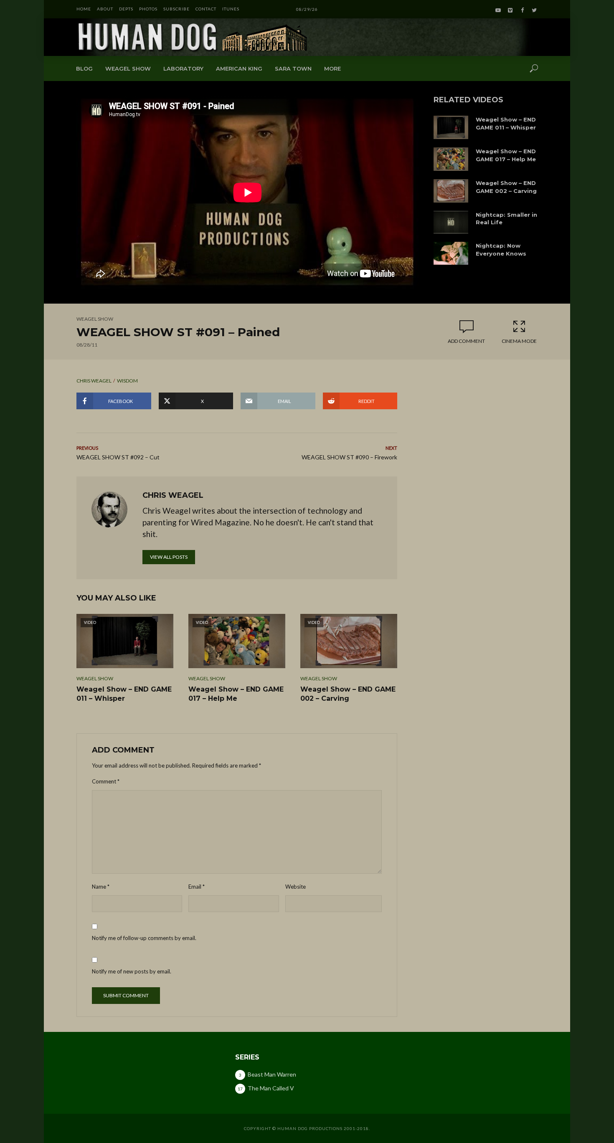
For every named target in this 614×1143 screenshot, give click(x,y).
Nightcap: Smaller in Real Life (506, 218)
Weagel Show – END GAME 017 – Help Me (506, 155)
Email (196, 886)
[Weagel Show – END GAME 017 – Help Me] (451, 159)
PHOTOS (148, 8)
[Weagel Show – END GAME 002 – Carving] (451, 191)
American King (239, 68)
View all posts (169, 557)
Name (100, 886)
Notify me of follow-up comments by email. (144, 938)
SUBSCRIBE (176, 8)
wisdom (127, 381)
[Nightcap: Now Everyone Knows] (451, 253)
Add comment (466, 341)
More (332, 68)
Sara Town (293, 68)
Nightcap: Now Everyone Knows (501, 249)
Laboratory (183, 68)
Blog (84, 68)
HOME (83, 8)
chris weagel (94, 381)
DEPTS (126, 8)
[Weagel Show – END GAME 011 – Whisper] (451, 127)
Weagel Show (128, 68)
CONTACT (205, 8)
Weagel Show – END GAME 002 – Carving (506, 187)
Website (295, 886)
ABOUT (105, 8)
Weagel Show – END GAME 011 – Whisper (506, 123)
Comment (105, 781)
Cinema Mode (519, 341)
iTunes (230, 8)
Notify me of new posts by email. (131, 971)
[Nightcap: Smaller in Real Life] (451, 222)
